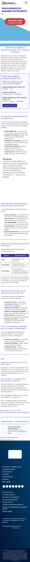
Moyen (12, 101)
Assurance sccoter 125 (7, 421)
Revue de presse (7, 471)
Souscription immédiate (15, 22)
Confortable (19, 101)
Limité (5, 101)
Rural (11, 89)
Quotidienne (17, 94)
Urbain (5, 89)
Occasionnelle (7, 94)
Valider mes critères (10, 105)
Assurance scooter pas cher (22, 421)
